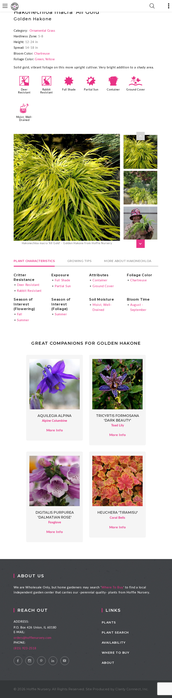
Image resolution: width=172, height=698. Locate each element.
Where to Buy (115, 653)
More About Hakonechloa (127, 261)
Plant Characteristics (34, 261)
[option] (67, 190)
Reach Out (32, 610)
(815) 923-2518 (25, 648)
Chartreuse (42, 53)
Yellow (50, 59)
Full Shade (69, 89)
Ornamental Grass (42, 30)
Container (113, 89)
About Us (30, 575)
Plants (109, 622)
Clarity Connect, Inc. (132, 689)
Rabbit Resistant (29, 290)
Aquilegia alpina (55, 416)
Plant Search (115, 632)
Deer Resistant (28, 285)
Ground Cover (135, 89)
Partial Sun (91, 89)
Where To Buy (112, 587)
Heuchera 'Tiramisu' (117, 513)
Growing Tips (79, 261)
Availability (114, 642)
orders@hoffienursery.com (33, 637)
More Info (54, 430)
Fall (19, 314)
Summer (23, 320)
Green (39, 59)
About (108, 663)
